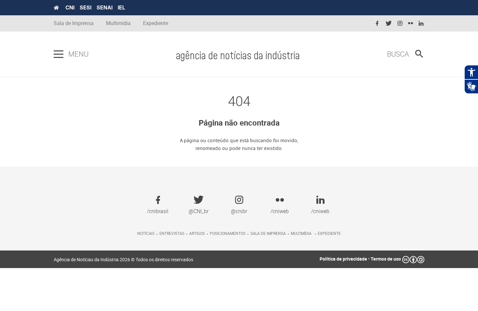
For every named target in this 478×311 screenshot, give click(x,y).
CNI (69, 7)
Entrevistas (171, 233)
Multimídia (118, 23)
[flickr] (410, 23)
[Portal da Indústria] (56, 7)
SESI (85, 7)
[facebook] (377, 23)
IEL (121, 7)
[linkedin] (421, 23)
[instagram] (400, 23)
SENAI (105, 7)
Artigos (197, 233)
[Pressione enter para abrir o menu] (58, 54)
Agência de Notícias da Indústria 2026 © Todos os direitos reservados (123, 259)
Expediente (155, 23)
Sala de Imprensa (74, 23)
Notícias (145, 233)
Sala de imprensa (268, 233)
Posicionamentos (228, 233)
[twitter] (388, 23)
